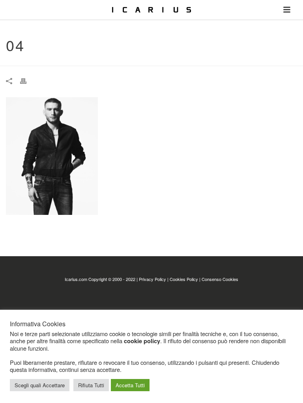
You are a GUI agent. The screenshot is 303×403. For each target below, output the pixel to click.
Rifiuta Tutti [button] (91, 385)
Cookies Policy (184, 279)
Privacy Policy (152, 279)
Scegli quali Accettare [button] (40, 385)
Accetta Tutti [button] (130, 385)
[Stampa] (27, 80)
